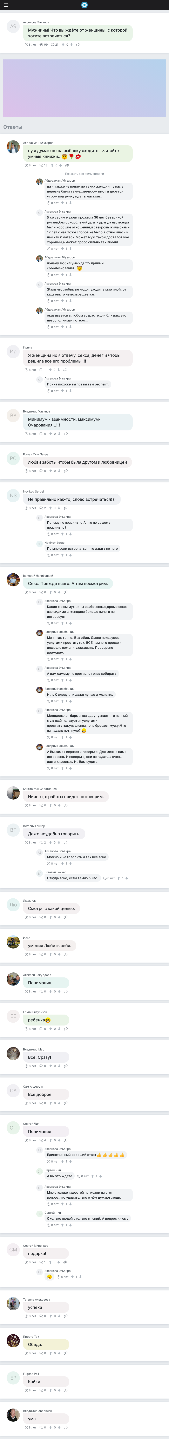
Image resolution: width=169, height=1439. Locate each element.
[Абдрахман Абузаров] (15, 147)
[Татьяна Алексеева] (15, 1303)
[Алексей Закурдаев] (15, 979)
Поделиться (78, 44)
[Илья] (15, 942)
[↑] (64, 44)
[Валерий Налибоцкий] (15, 579)
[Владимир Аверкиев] (15, 1415)
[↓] (71, 44)
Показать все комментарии (84, 173)
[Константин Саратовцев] (15, 793)
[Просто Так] (15, 1340)
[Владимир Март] (15, 1053)
